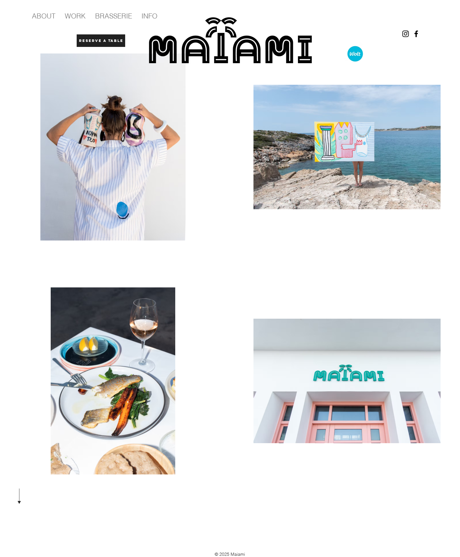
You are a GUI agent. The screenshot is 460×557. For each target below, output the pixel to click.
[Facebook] (416, 33)
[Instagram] (405, 33)
